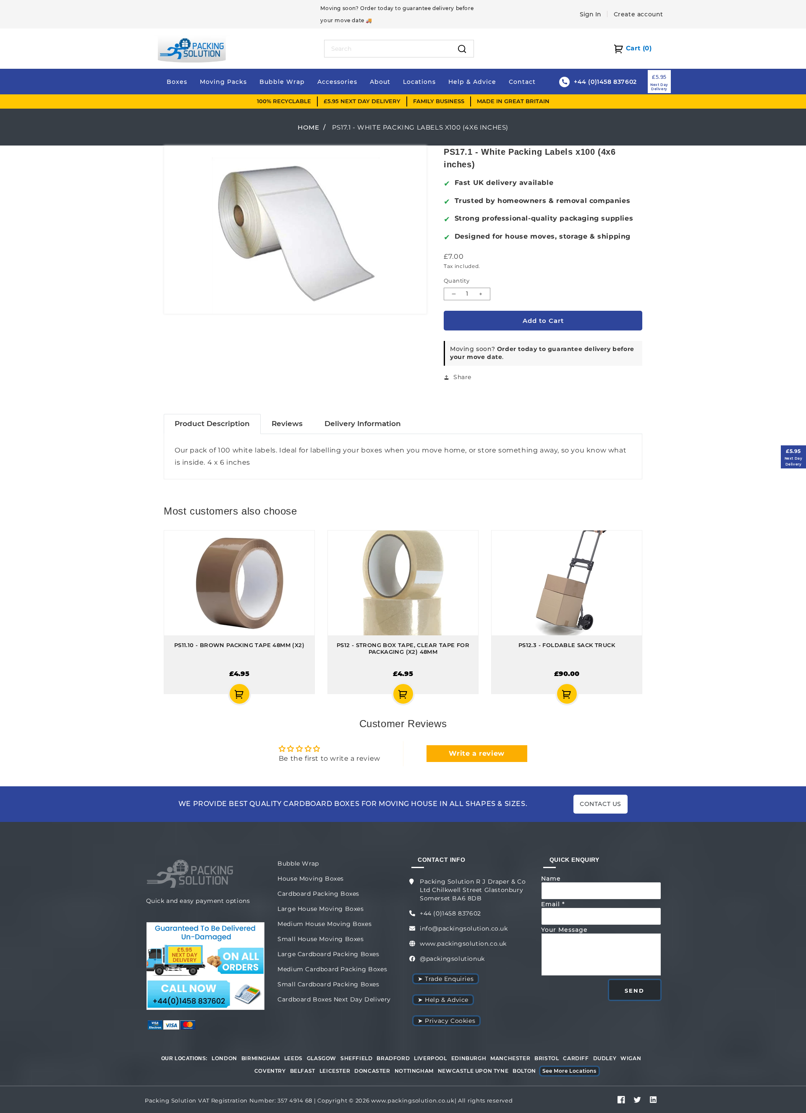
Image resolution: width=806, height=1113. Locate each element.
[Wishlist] (191, 694)
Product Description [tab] (212, 423)
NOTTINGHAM (414, 1071)
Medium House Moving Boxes (324, 924)
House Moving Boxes (310, 878)
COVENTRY (270, 1071)
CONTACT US (600, 804)
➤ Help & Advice (443, 1000)
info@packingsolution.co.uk (464, 928)
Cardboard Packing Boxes (318, 893)
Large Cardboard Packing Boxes (328, 954)
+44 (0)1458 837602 (450, 913)
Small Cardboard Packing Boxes (328, 984)
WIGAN (630, 1058)
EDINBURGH (468, 1058)
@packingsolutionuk (452, 958)
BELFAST (302, 1071)
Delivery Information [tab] (362, 423)
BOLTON (524, 1071)
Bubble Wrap (298, 863)
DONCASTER (372, 1071)
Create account (638, 14)
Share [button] (462, 377)
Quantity (456, 280)
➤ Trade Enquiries (446, 979)
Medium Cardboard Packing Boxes (332, 969)
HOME (308, 127)
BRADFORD (393, 1058)
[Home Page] (192, 48)
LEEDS (293, 1058)
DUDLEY (605, 1058)
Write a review (476, 753)
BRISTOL (546, 1058)
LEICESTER (334, 1071)
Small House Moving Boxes (320, 939)
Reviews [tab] (287, 423)
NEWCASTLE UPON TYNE (473, 1071)
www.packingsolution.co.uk (463, 943)
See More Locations (569, 1071)
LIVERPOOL (430, 1058)
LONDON (224, 1058)
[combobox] (387, 48)
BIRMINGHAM (260, 1058)
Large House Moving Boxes (320, 909)
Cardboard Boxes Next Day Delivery (334, 999)
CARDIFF (576, 1058)
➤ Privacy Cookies (446, 1021)
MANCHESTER (510, 1058)
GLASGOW (321, 1058)
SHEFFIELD (356, 1058)
